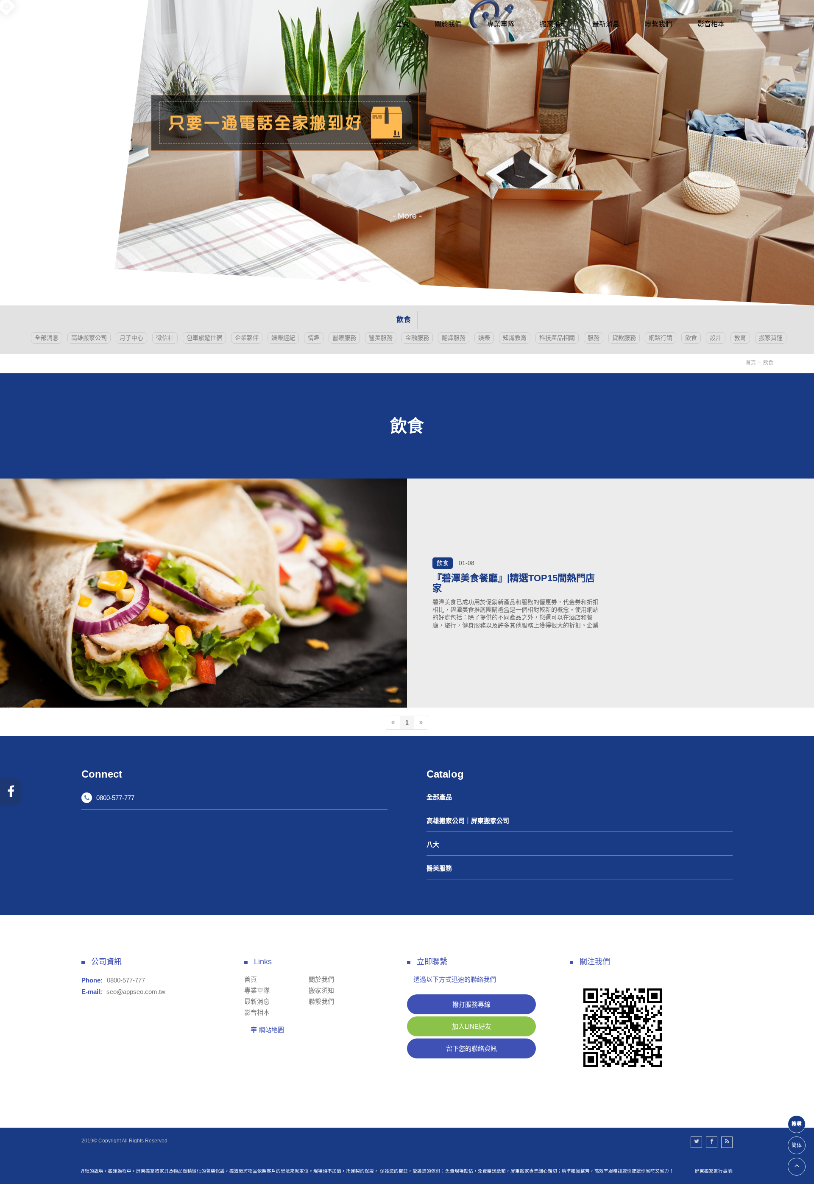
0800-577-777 (115, 797)
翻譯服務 (454, 337)
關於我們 (321, 979)
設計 (716, 337)
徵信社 (165, 337)
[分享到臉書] (711, 1142)
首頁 (751, 363)
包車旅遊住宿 (204, 337)
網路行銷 (660, 337)
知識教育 (515, 337)
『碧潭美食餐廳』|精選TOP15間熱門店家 (513, 583)
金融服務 (417, 337)
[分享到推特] (696, 1142)
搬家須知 (321, 990)
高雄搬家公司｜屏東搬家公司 (468, 820)
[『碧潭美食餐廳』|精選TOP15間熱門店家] (203, 593)
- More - (407, 215)
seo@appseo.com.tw (135, 991)
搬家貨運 (771, 337)
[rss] (727, 1142)
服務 (593, 337)
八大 (433, 844)
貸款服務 (624, 337)
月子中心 (131, 337)
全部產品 (439, 797)
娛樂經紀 (283, 337)
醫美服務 (381, 337)
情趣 (314, 337)
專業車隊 (257, 990)
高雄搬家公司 (89, 337)
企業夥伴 (247, 337)
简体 (797, 1145)
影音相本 (257, 1012)
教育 (740, 337)
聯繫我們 (321, 1001)
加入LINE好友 (471, 1026)
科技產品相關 (557, 337)
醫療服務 (344, 337)
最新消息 (257, 1001)
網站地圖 (271, 1029)
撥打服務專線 (471, 1004)
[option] (407, 152)
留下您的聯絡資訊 (471, 1048)
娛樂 (484, 337)
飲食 (691, 337)
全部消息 (47, 337)
